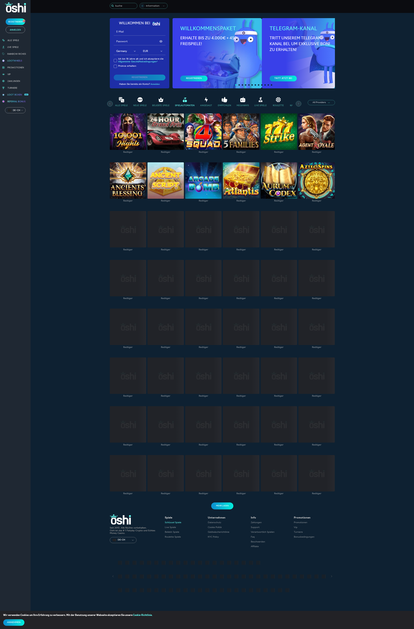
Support (255, 527)
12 (271, 85)
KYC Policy (213, 537)
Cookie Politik (215, 527)
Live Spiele (170, 527)
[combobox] (154, 6)
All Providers (319, 102)
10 (265, 85)
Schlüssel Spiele (173, 522)
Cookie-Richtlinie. (143, 615)
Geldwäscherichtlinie (218, 532)
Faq (253, 537)
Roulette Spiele (173, 537)
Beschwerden (258, 542)
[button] (135, 51)
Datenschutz (214, 522)
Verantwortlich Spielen (262, 532)
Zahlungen (256, 522)
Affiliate (255, 546)
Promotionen (300, 522)
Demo (128, 140)
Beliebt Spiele (172, 532)
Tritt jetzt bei (283, 78)
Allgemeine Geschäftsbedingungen (137, 62)
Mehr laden (222, 506)
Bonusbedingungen (304, 537)
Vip (295, 527)
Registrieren (15, 21)
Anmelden (15, 29)
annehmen (14, 622)
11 (268, 85)
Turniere (298, 532)
